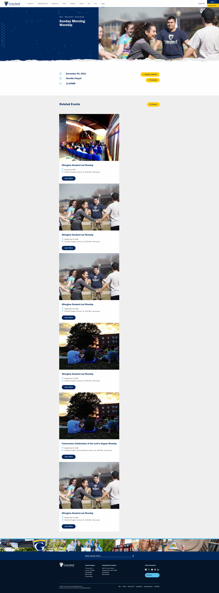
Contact (149, 575)
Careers (124, 586)
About (64, 3)
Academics (30, 3)
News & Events (69, 17)
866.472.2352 (88, 574)
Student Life (55, 3)
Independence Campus (109, 565)
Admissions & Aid (43, 3)
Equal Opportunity (148, 586)
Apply (212, 2)
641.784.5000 (88, 572)
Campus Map (89, 576)
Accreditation (139, 586)
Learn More (69, 178)
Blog (120, 586)
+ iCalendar (153, 80)
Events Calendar (79, 17)
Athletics (72, 3)
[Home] (66, 565)
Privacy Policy (131, 586)
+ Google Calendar (150, 74)
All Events (153, 104)
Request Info (212, 5)
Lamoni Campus (90, 565)
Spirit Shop (157, 586)
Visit (89, 3)
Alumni (81, 3)
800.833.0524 (105, 574)
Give (95, 3)
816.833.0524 (105, 572)
